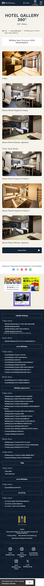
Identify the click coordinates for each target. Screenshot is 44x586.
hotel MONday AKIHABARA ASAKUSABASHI (19, 362)
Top (5, 31)
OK (29, 582)
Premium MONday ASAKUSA (14, 431)
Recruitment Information (26, 535)
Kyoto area (7, 439)
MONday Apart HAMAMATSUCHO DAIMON (18, 396)
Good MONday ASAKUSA (13, 487)
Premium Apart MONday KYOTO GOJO (17, 447)
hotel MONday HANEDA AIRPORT (15, 365)
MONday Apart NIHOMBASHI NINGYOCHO (18, 423)
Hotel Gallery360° (15, 31)
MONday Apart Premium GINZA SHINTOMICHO (20, 421)
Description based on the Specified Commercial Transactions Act (22, 532)
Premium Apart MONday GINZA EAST (17, 426)
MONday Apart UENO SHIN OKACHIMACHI (18, 399)
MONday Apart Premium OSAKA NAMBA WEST (19, 455)
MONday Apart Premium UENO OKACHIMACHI (19, 411)
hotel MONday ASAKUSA (13, 360)
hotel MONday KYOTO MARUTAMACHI (17, 380)
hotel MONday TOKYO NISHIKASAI (16, 357)
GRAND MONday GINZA (12, 326)
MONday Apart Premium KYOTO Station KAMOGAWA (21, 445)
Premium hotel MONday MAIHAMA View (18, 369)
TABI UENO (8, 471)
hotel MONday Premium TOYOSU (15, 355)
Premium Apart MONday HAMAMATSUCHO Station (21, 428)
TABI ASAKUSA (10, 474)
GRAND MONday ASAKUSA (17, 332)
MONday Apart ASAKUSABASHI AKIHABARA (19, 401)
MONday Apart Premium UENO (14, 414)
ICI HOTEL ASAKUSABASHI (13, 504)
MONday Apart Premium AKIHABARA (16, 404)
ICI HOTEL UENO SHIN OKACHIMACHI (17, 501)
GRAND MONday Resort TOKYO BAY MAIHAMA (20, 324)
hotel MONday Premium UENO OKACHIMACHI (19, 367)
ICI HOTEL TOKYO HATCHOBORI (15, 506)
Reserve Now (22, 250)
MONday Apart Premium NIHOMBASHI (17, 419)
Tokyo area (7, 393)
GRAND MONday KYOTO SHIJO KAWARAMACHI (20, 341)
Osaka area (7, 452)
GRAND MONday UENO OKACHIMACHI (17, 329)
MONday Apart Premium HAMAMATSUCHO (18, 416)
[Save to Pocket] (26, 269)
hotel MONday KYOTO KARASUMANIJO (17, 383)
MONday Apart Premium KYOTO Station (17, 442)
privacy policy (11, 535)
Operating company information (22, 538)
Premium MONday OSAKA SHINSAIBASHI (18, 457)
